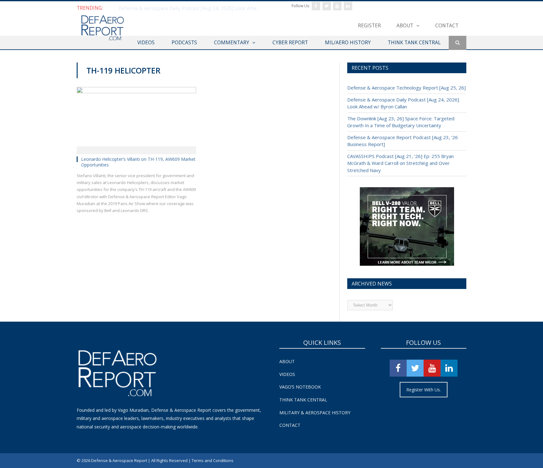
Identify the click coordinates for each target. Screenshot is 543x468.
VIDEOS (146, 42)
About (405, 25)
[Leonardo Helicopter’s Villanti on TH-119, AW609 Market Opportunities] (136, 118)
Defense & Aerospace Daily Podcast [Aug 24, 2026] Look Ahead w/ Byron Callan (190, 8)
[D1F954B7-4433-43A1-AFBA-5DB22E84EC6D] (407, 264)
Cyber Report (290, 42)
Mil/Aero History (348, 42)
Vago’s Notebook (300, 387)
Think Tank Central (303, 400)
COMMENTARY (231, 42)
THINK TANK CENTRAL (414, 42)
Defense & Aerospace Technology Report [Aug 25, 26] (406, 87)
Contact (446, 25)
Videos (287, 374)
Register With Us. (423, 390)
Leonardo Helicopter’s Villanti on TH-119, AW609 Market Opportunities (138, 162)
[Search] (457, 43)
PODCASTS (184, 42)
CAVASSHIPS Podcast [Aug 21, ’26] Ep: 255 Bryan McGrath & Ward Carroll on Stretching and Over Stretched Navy (400, 163)
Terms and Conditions (212, 460)
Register (369, 25)
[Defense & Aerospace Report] (102, 28)
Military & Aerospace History (314, 413)
